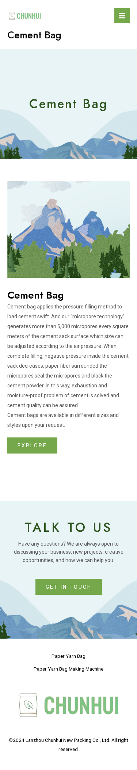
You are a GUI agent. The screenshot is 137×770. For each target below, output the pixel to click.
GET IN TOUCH (69, 587)
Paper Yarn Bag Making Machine (68, 669)
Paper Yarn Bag (68, 656)
